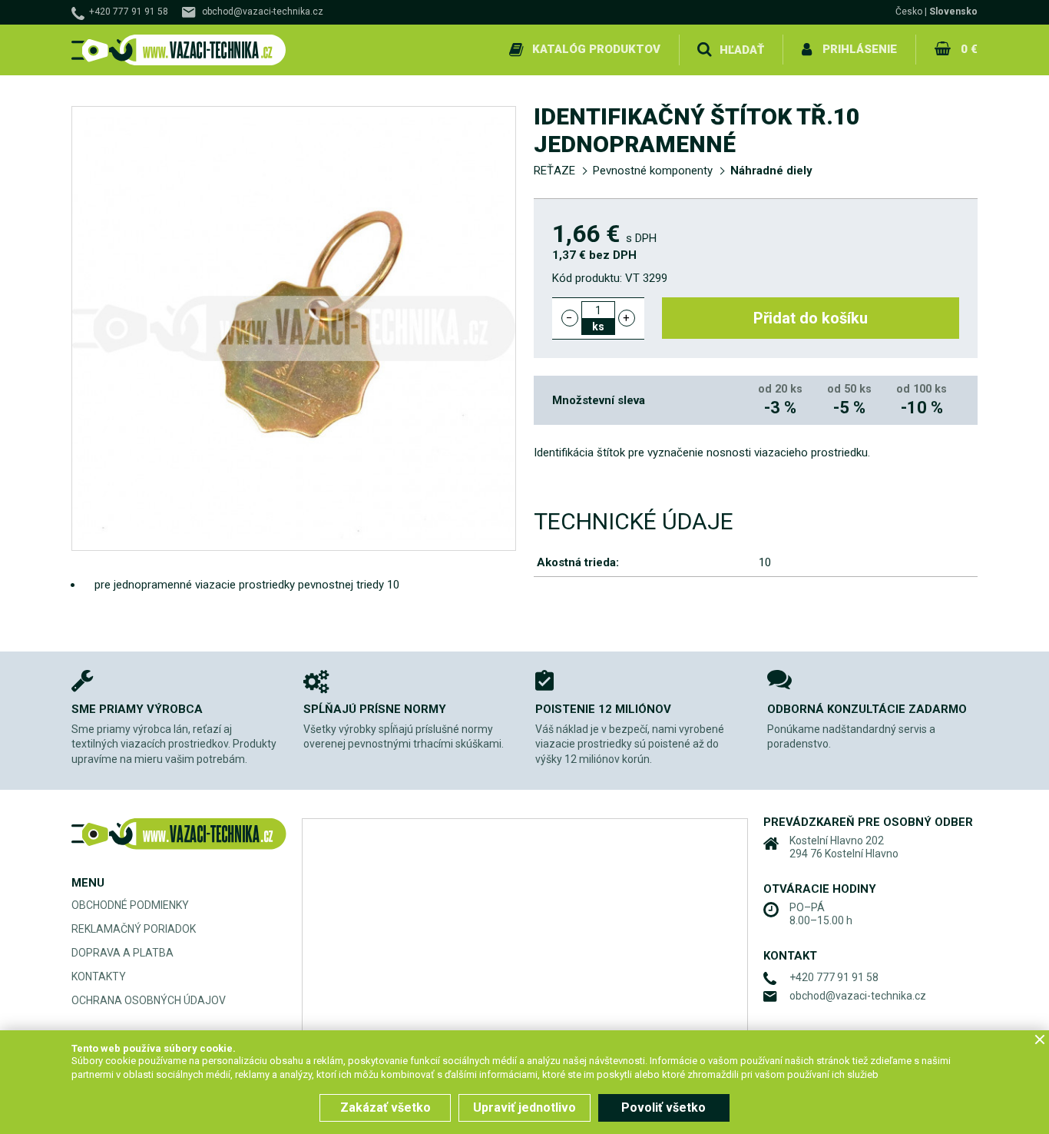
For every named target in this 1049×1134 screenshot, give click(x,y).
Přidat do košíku (810, 318)
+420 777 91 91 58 (128, 11)
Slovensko (953, 11)
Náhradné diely (771, 170)
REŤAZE (554, 170)
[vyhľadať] (704, 50)
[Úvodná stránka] (178, 50)
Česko (908, 11)
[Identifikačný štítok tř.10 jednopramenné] (293, 328)
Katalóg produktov (596, 49)
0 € (969, 49)
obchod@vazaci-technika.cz (262, 11)
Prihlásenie (859, 49)
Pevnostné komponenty (653, 170)
